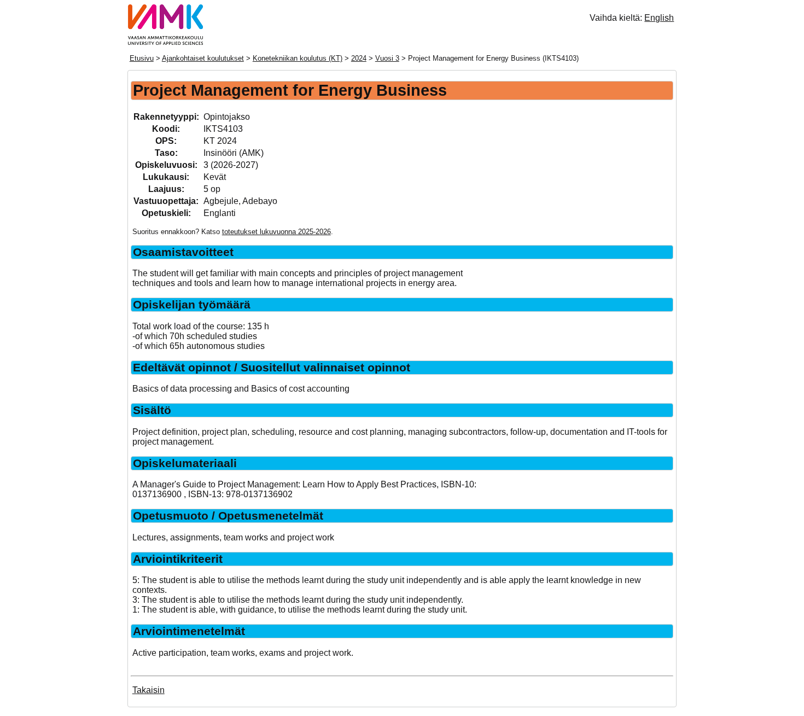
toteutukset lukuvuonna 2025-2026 (276, 232)
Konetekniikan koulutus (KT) (297, 58)
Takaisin (148, 690)
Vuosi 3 (387, 58)
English (659, 17)
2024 (358, 58)
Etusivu (142, 58)
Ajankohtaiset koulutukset (203, 58)
